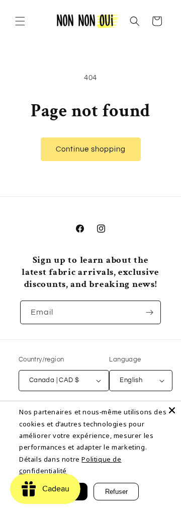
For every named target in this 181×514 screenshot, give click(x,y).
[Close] (172, 410)
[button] (20, 21)
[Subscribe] (149, 312)
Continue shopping (91, 149)
